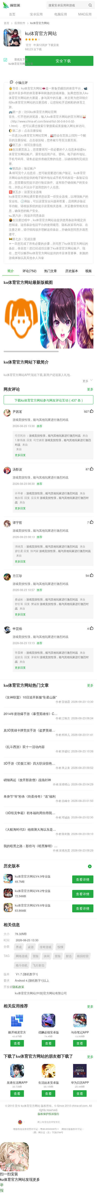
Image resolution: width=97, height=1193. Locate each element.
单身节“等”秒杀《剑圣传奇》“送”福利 (29, 796)
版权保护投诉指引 (48, 1114)
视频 (88, 270)
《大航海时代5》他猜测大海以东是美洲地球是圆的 (31, 829)
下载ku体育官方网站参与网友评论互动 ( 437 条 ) (48, 400)
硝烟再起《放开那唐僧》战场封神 (27, 779)
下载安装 (53, 45)
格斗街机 (22, 965)
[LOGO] (11, 5)
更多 (90, 389)
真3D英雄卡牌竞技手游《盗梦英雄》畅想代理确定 (31, 730)
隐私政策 (18, 987)
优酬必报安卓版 (48, 1032)
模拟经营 (83, 956)
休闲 (47, 956)
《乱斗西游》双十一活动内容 (24, 746)
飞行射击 (38, 965)
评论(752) (30, 270)
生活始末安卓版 (48, 1082)
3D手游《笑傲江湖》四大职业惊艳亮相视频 (31, 763)
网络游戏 (22, 956)
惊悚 (60, 947)
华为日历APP (80, 1082)
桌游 (31, 947)
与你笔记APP (80, 1032)
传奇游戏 (45, 947)
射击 (69, 956)
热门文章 (50, 270)
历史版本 (71, 270)
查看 (17, 1043)
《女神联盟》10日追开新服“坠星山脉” (30, 697)
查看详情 (83, 879)
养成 (19, 947)
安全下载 (63, 60)
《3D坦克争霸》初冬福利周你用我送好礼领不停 (31, 812)
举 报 (2, 1187)
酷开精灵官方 (17, 1032)
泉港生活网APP (17, 1082)
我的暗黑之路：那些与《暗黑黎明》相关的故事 (31, 846)
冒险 (36, 956)
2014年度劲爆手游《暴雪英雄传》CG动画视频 (31, 713)
